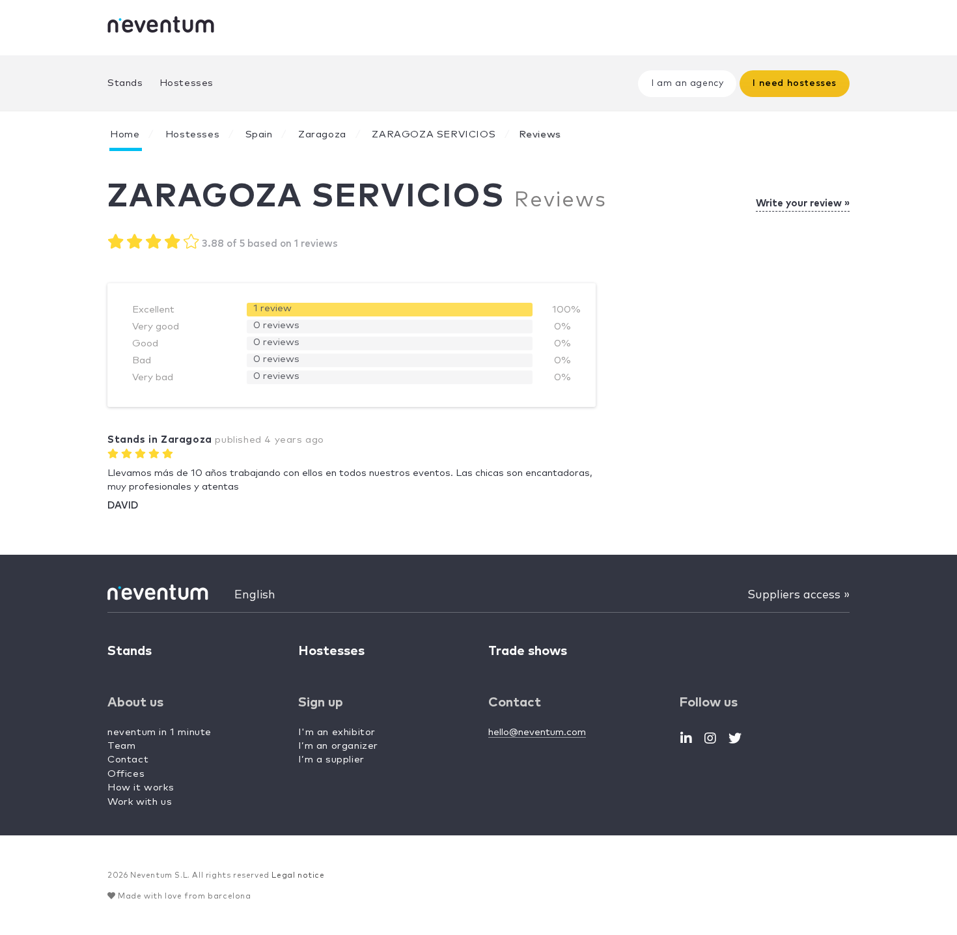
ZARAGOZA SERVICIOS (433, 134)
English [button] (254, 595)
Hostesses (187, 83)
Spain (259, 134)
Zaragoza (322, 134)
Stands (125, 83)
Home (124, 134)
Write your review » (803, 203)
